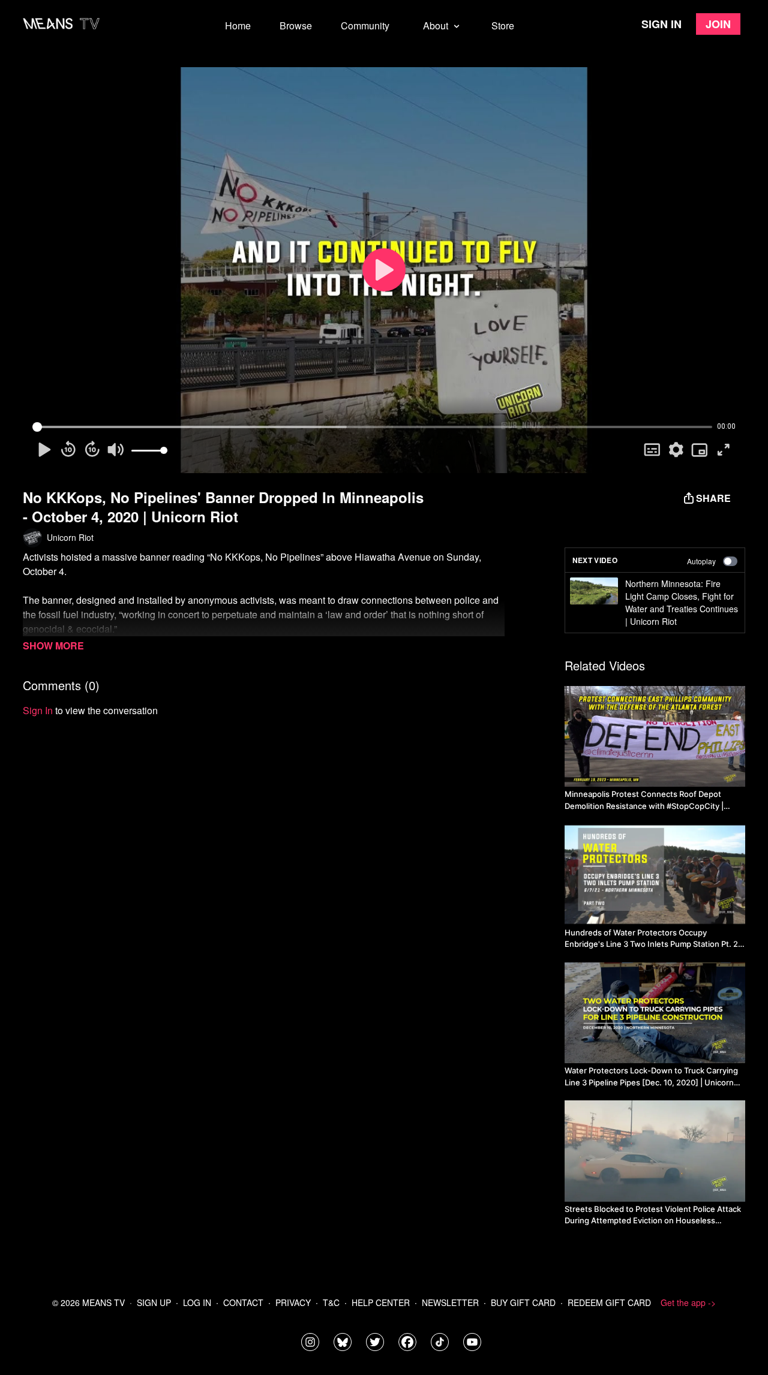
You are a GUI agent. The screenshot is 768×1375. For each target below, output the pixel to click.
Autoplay (701, 561)
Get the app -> (688, 1302)
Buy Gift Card (523, 1302)
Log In (197, 1302)
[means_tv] (310, 1342)
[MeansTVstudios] (343, 1342)
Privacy (293, 1302)
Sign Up (154, 1302)
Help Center (381, 1302)
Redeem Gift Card (609, 1302)
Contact (243, 1302)
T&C (331, 1302)
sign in (38, 710)
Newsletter (450, 1302)
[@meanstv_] (440, 1342)
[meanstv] (407, 1342)
